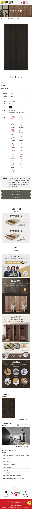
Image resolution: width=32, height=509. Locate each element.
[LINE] (19, 493)
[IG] (17, 493)
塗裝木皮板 (17, 18)
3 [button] (22, 425)
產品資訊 (5, 18)
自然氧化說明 (6, 458)
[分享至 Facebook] (10, 77)
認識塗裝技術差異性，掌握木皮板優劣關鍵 (13, 479)
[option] (8, 408)
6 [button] (29, 425)
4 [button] (25, 425)
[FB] (12, 493)
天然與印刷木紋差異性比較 (10, 464)
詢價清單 (22, 2)
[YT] (15, 493)
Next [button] (29, 436)
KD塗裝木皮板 (11, 18)
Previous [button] (3, 436)
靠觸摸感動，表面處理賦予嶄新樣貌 (12, 476)
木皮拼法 (5, 470)
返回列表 (17, 487)
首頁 (2, 18)
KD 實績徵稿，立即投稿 (22, 446)
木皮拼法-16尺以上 (8, 467)
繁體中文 (27, 2)
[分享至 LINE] (15, 77)
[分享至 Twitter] (12, 77)
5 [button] (27, 425)
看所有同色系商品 (23, 419)
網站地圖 (13, 505)
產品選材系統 (17, 191)
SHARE (17, 72)
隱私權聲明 (18, 505)
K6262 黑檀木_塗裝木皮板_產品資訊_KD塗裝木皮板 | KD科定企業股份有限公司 (7, 2)
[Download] (21, 77)
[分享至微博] (18, 77)
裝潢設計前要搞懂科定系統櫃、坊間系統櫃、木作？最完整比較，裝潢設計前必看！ (16, 455)
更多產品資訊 (17, 194)
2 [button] (20, 425)
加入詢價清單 (17, 197)
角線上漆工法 (6, 461)
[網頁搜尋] (24, 2)
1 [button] (18, 425)
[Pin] (16, 495)
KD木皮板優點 (6, 473)
